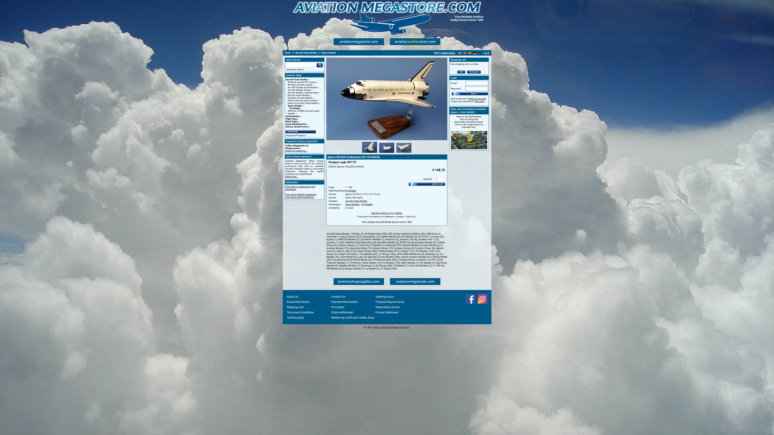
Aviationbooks (293, 116)
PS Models (295, 108)
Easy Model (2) (431, 245)
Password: (455, 88)
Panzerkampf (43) (342, 259)
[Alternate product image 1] (369, 153)
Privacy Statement (387, 312)
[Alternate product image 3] (403, 153)
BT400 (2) (405, 242)
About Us (292, 296)
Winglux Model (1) (354, 268)
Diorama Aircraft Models (300, 98)
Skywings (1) (368, 265)
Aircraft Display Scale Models (302, 87)
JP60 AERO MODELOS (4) (410, 254)
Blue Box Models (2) (388, 242)
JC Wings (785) (387, 254)
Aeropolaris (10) (371, 236)
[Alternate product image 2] (386, 153)
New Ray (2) (374, 257)
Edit (461, 72)
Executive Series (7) (360, 248)
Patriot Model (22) (362, 259)
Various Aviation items (297, 126)
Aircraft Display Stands (299, 90)
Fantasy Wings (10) (382, 248)
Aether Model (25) (391, 236)
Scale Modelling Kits (296, 124)
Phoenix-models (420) (385, 259)
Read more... (292, 176)
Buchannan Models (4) (424, 242)
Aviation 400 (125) (428, 239)
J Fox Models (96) (368, 254)
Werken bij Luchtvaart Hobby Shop (352, 317)
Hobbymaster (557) (389, 251)
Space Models (295, 106)
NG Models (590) (391, 257)
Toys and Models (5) (421, 265)
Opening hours (385, 296)
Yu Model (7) (372, 268)
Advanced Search (295, 69)
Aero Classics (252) (351, 236)
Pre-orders (337, 307)
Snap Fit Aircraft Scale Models (303, 103)
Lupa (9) (362, 257)
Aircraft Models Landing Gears (303, 92)
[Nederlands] (459, 53)
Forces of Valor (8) (425, 248)
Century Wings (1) (348, 245)
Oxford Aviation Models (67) (416, 257)
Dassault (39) (394, 245)
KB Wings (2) (432, 254)
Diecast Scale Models (299, 95)
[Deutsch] (474, 53)
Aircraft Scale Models (297, 79)
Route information (298, 301)
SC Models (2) (427, 262)
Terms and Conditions (300, 312)
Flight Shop (291, 119)
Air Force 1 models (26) (431, 236)
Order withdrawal (342, 312)
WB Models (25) (335, 268)
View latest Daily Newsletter (300, 197)
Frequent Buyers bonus (390, 301)
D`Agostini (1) (378, 245)
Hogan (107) (408, 251)
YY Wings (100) (388, 268)
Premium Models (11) (338, 262)
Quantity (427, 179)
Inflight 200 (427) (347, 254)
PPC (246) (437, 259)
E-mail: (453, 83)
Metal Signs (292, 121)
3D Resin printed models (300, 85)
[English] (464, 53)
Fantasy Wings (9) (404, 248)
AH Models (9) (409, 236)
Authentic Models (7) (373, 239)
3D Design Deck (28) (376, 233)
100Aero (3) (357, 233)
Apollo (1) (332, 239)
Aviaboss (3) (392, 239)
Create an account (477, 98)
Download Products (295, 135)
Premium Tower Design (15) (366, 262)
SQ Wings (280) (384, 265)
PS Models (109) (391, 262)
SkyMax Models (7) (349, 265)
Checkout (474, 72)
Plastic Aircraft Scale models (302, 100)
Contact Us (338, 296)
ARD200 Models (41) (349, 239)
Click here (479, 101)
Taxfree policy (295, 317)
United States (448, 53)
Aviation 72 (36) (335, 242)
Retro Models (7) (410, 262)
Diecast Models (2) (412, 245)
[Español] (469, 53)
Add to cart (437, 184)
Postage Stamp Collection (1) (414, 259)
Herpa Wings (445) (367, 251)
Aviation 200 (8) (408, 239)
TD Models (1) (401, 265)
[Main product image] (386, 139)
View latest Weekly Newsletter (301, 194)
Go (320, 65)
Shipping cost (295, 307)
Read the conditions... (296, 151)
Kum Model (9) (348, 257)
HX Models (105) (425, 251)
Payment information (344, 301)
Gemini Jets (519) (346, 251)
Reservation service (388, 307)
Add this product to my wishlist (386, 213)
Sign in (474, 93)
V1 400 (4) (438, 265)
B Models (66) (352, 242)
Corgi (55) (364, 245)
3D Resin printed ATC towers (302, 82)
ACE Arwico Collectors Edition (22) (406, 233)
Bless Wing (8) (369, 242)
